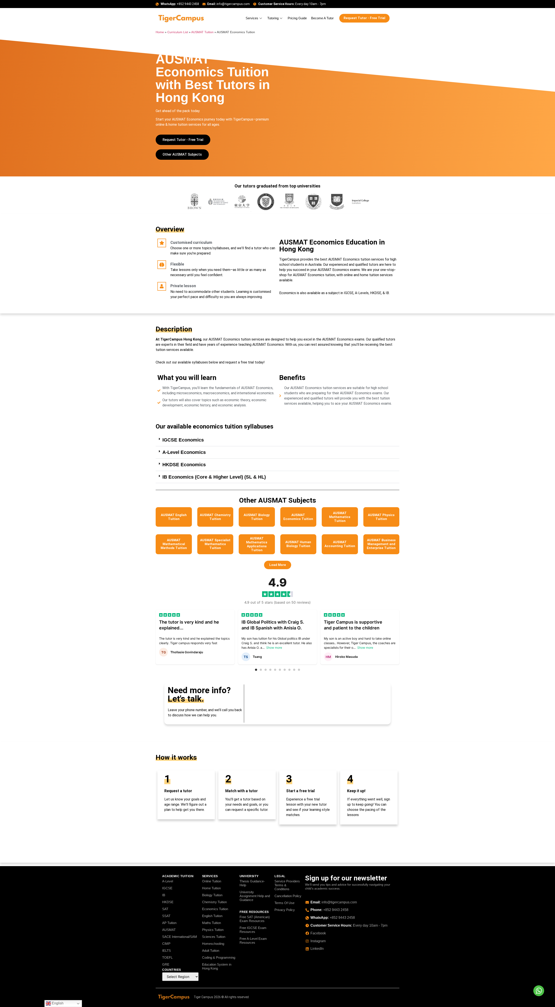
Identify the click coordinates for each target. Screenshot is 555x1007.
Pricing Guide (297, 18)
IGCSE (167, 888)
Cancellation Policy (287, 896)
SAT (165, 909)
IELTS (166, 950)
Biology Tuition (212, 895)
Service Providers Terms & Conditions (287, 885)
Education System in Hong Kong (216, 966)
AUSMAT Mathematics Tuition (339, 517)
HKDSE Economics (184, 464)
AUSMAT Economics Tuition (298, 517)
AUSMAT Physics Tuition (381, 517)
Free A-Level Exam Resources (253, 940)
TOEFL (167, 957)
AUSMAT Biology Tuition (257, 517)
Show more (274, 647)
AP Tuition (169, 923)
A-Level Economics (184, 452)
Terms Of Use (284, 903)
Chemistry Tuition (214, 902)
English (57, 1003)
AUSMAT (169, 930)
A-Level (167, 881)
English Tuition (212, 916)
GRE (165, 964)
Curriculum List (177, 32)
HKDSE (167, 902)
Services (252, 18)
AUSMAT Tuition (202, 32)
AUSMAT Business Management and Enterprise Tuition (381, 544)
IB (163, 895)
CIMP (166, 943)
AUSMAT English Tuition (174, 517)
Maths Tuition (211, 923)
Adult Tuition (210, 950)
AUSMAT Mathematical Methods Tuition (174, 544)
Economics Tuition (215, 909)
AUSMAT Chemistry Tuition (215, 517)
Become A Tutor (322, 18)
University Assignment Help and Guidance (255, 896)
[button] (277, 440)
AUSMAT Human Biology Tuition (298, 544)
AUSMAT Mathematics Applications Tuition (256, 544)
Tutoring (273, 18)
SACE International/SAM (179, 937)
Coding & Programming (218, 957)
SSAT (166, 916)
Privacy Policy (284, 910)
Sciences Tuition (213, 937)
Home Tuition (211, 888)
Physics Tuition (213, 930)
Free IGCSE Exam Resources (253, 930)
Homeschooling (213, 943)
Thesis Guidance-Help (252, 883)
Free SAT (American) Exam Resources (255, 919)
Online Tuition (211, 881)
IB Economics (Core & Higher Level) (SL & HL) (214, 477)
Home (160, 32)
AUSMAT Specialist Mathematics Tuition (215, 544)
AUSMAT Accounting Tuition (340, 544)
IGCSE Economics (183, 440)
